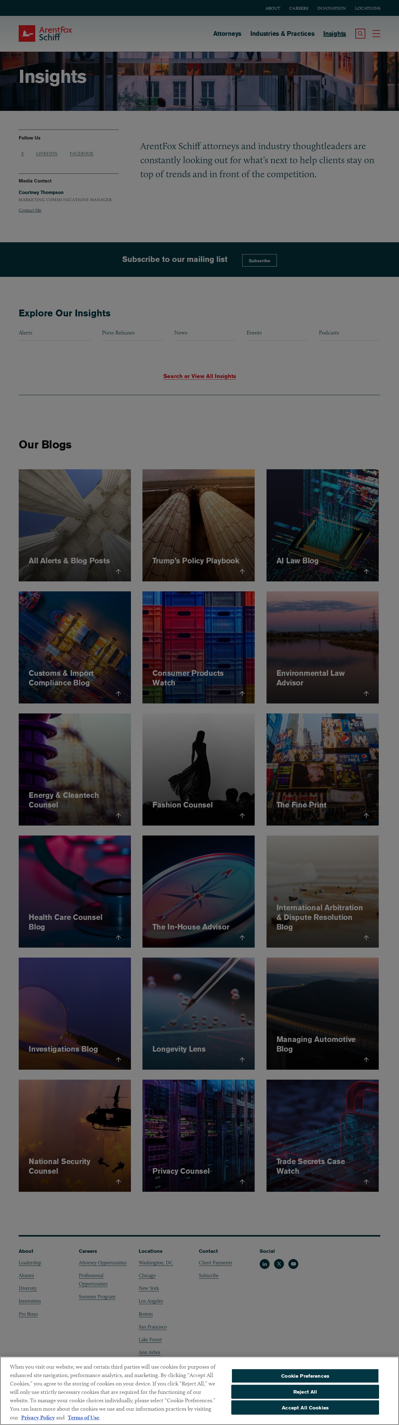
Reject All (305, 1392)
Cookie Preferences (305, 1376)
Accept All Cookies (305, 1407)
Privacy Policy (38, 1417)
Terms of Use (83, 1417)
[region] (199, 1390)
